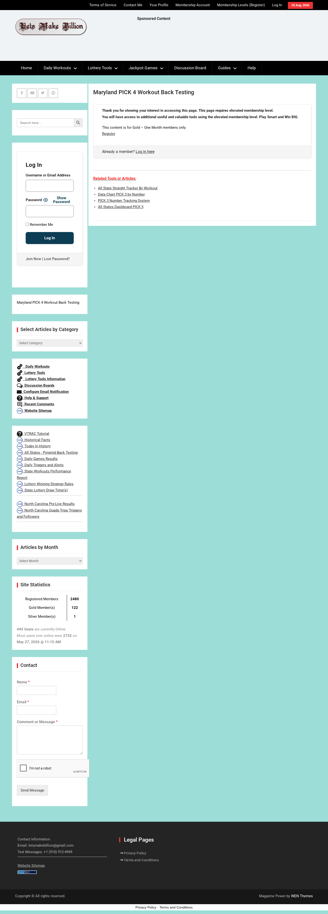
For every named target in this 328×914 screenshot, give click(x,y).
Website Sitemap (37, 410)
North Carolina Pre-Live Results (49, 504)
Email (23, 702)
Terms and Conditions (141, 860)
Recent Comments (38, 404)
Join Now (33, 259)
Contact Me (133, 5)
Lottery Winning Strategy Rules (48, 484)
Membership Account (193, 5)
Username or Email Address (48, 175)
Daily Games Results (40, 459)
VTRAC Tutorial (36, 433)
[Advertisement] (224, 42)
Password (34, 200)
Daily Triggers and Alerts (43, 465)
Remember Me (41, 224)
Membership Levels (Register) (241, 5)
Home (26, 67)
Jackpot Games (143, 67)
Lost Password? (57, 259)
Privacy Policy (135, 853)
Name (23, 682)
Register (108, 134)
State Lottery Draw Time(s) (45, 490)
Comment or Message (37, 722)
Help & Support (36, 398)
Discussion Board (190, 67)
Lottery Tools (100, 67)
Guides (224, 67)
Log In (277, 5)
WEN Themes (302, 896)
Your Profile (159, 5)
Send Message (32, 790)
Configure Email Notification (45, 392)
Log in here (145, 151)
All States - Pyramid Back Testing (50, 452)
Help (252, 67)
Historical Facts (36, 440)
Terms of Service (102, 5)
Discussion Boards (39, 385)
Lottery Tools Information (44, 379)
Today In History (37, 446)
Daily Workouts (57, 67)
